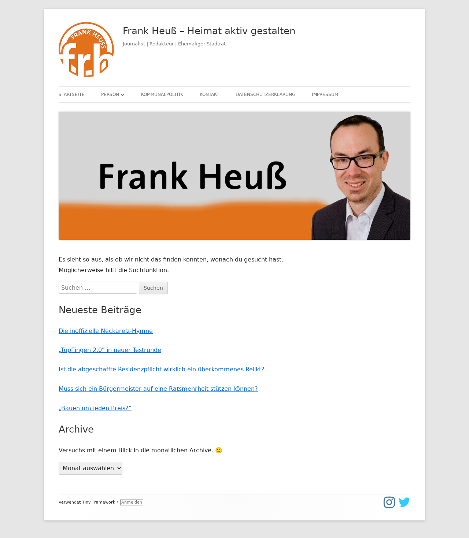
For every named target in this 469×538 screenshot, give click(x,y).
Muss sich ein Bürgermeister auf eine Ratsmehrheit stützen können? (158, 388)
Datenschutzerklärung (265, 94)
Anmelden (131, 502)
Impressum (325, 94)
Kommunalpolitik (162, 94)
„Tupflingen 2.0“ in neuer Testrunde (110, 349)
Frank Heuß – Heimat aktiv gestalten (209, 30)
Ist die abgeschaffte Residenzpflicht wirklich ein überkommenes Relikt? (162, 369)
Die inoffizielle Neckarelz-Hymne (106, 330)
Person (110, 94)
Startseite (72, 94)
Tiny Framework (98, 502)
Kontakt (209, 94)
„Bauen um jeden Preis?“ (95, 408)
